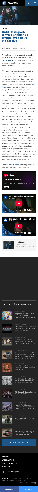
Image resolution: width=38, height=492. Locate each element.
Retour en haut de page (26, 483)
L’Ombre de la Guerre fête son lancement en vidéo (25, 393)
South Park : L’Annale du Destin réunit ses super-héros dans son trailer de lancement (25, 341)
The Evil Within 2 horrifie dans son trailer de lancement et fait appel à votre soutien (25, 380)
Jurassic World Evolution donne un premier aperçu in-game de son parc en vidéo (25, 406)
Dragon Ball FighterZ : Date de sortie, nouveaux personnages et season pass (25, 315)
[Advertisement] (19, 274)
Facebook (9, 489)
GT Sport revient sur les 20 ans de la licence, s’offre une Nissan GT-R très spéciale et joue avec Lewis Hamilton (25, 355)
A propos (6, 457)
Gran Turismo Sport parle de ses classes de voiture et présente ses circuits (25, 433)
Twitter (28, 489)
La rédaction (8, 460)
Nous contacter (9, 463)
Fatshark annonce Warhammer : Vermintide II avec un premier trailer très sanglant (25, 328)
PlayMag (5, 478)
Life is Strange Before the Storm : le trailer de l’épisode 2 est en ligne (25, 367)
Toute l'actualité (19, 442)
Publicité (6, 466)
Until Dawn (7, 60)
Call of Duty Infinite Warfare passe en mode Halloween (24, 419)
